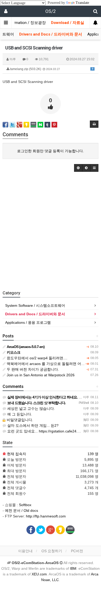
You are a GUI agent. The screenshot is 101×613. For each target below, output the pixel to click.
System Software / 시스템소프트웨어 (35, 305)
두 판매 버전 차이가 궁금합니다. (32, 369)
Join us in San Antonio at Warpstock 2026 (40, 375)
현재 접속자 (16, 454)
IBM (73, 568)
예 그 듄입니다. (19, 414)
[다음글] (86, 168)
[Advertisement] (50, 230)
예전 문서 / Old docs (21, 510)
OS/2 (50, 11)
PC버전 (77, 551)
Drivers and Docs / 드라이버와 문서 (50, 34)
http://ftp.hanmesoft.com (46, 516)
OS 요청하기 (51, 551)
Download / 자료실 (67, 22)
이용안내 (25, 551)
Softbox (25, 505)
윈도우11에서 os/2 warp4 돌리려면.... (36, 358)
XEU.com (39, 574)
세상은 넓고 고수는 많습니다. (30, 408)
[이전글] (78, 168)
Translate (82, 3)
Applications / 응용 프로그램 (28, 322)
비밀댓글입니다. (19, 420)
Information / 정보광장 (26, 22)
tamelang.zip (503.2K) (51, 69)
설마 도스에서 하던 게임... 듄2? (32, 425)
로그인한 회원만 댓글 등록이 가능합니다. (50, 151)
